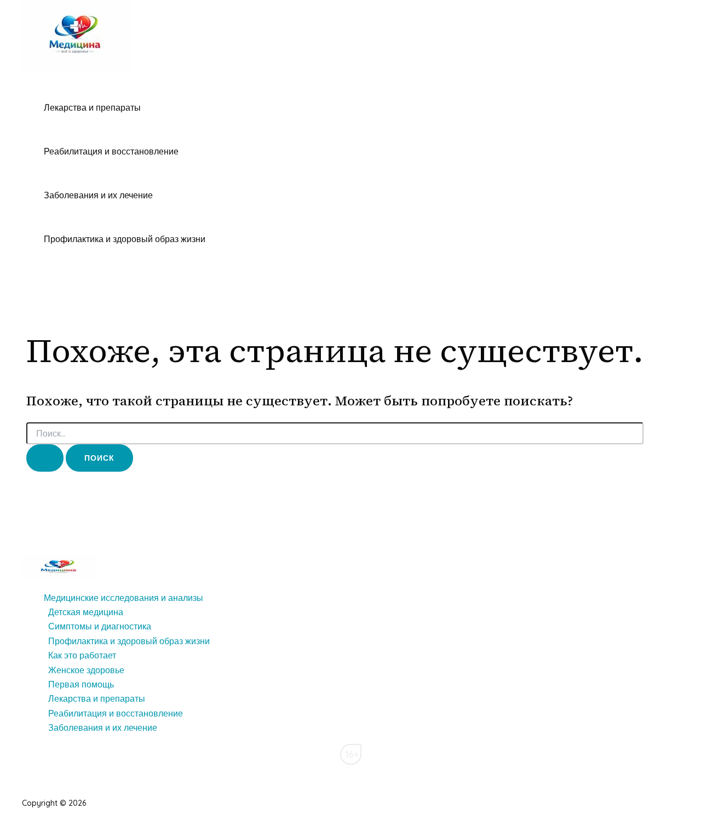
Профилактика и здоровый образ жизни (124, 238)
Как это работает (82, 655)
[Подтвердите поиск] (45, 458)
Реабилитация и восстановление (111, 151)
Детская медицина (85, 611)
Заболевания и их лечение (98, 195)
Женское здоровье (86, 669)
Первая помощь (81, 684)
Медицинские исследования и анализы (123, 597)
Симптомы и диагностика (99, 626)
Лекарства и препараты (92, 107)
